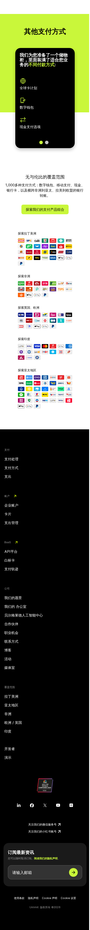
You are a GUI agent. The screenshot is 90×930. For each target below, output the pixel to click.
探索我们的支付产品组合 (45, 209)
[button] (41, 142)
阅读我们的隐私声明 (46, 858)
